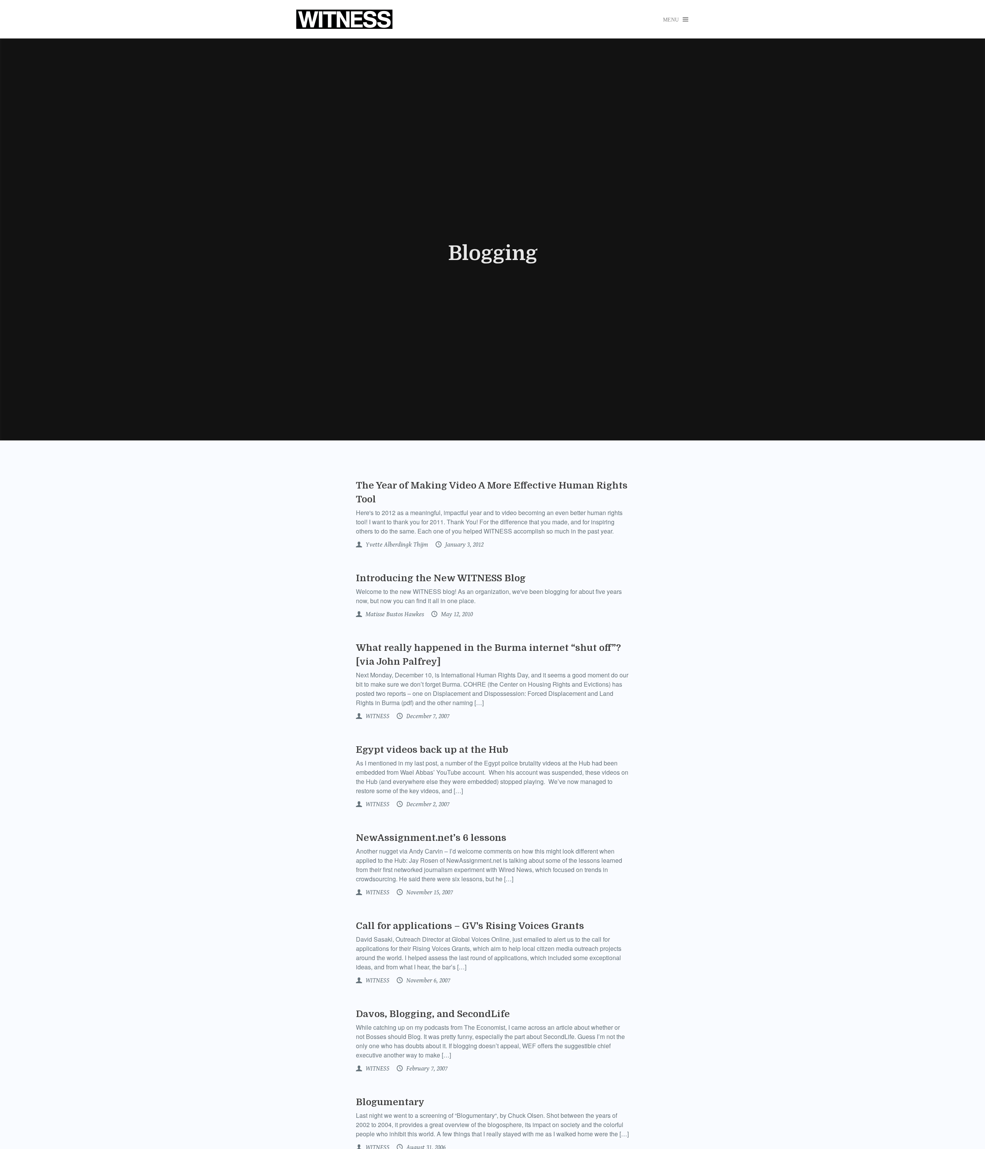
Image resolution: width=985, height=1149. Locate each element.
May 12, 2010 (456, 614)
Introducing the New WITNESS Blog (441, 578)
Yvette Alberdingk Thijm (396, 545)
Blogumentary (390, 1102)
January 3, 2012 (464, 545)
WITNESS (376, 716)
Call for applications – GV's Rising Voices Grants (470, 926)
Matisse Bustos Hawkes (394, 614)
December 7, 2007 (427, 716)
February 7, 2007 (426, 1068)
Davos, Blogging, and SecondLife (433, 1014)
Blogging (493, 253)
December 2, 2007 (427, 804)
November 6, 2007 (427, 980)
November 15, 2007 (429, 892)
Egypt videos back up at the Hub (432, 749)
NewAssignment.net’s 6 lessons (431, 837)
